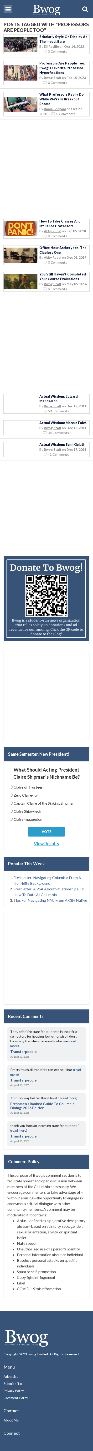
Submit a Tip (13, 1384)
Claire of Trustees (28, 787)
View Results (46, 843)
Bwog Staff (52, 78)
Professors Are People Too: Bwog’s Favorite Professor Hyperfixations (62, 68)
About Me (11, 1420)
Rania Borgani (55, 109)
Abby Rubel (52, 231)
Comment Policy (16, 1398)
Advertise (11, 1376)
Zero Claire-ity (26, 795)
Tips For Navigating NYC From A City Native (50, 900)
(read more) (68, 1098)
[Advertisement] (46, 169)
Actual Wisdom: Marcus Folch (63, 423)
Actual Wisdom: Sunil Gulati (61, 444)
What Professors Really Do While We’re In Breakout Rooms (61, 99)
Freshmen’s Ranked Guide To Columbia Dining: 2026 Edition (42, 1106)
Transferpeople (23, 1051)
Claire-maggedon (28, 819)
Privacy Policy (14, 1391)
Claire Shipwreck (27, 811)
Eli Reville (51, 46)
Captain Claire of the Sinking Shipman (44, 803)
